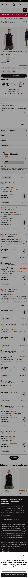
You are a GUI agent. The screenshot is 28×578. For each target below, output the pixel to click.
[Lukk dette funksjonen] (25, 555)
